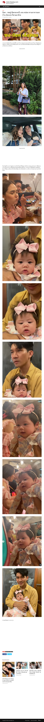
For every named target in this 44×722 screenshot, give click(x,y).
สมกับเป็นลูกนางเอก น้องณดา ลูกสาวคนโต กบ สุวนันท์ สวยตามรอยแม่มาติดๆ (8, 680)
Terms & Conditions (34, 720)
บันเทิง (3, 10)
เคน (12, 651)
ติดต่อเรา (39, 720)
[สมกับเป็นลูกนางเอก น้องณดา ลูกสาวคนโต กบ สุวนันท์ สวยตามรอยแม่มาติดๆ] (8, 677)
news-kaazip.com (12, 2)
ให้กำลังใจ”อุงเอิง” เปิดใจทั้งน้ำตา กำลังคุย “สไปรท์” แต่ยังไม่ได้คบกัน (35, 672)
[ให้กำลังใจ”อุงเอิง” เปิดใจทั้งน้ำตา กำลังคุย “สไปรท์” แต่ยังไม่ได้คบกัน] (35, 669)
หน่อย (10, 651)
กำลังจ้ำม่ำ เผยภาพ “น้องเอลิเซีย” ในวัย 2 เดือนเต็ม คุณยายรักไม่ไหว (22, 672)
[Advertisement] (22, 56)
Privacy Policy (27, 720)
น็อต (8, 651)
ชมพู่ (6, 651)
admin (10, 17)
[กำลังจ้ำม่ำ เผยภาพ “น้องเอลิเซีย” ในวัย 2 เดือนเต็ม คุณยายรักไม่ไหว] (22, 669)
